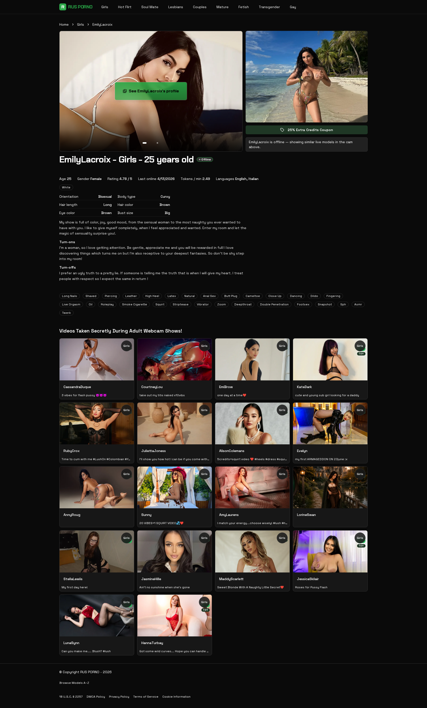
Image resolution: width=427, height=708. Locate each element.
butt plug (230, 296)
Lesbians (175, 7)
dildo (314, 296)
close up (274, 296)
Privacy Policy (119, 697)
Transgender (269, 7)
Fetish (243, 7)
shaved (90, 296)
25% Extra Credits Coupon (314, 131)
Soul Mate (149, 7)
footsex (303, 304)
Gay (293, 7)
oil (90, 304)
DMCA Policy (95, 697)
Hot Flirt (124, 7)
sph (343, 304)
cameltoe (253, 296)
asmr (358, 304)
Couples (200, 7)
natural (189, 296)
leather (131, 296)
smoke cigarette (134, 304)
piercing (111, 296)
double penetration (274, 304)
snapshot (325, 304)
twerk (66, 313)
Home (64, 24)
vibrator (203, 304)
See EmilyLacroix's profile (158, 92)
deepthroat (243, 304)
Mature (222, 7)
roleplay (107, 304)
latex (172, 296)
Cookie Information (176, 697)
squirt (159, 304)
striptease (181, 304)
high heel (152, 296)
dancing (296, 296)
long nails (69, 296)
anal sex (209, 296)
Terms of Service (145, 697)
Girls (104, 7)
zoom (221, 304)
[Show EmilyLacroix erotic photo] (144, 143)
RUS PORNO (76, 7)
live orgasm (71, 304)
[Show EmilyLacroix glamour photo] (157, 143)
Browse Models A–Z (74, 683)
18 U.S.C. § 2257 (71, 697)
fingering (333, 296)
